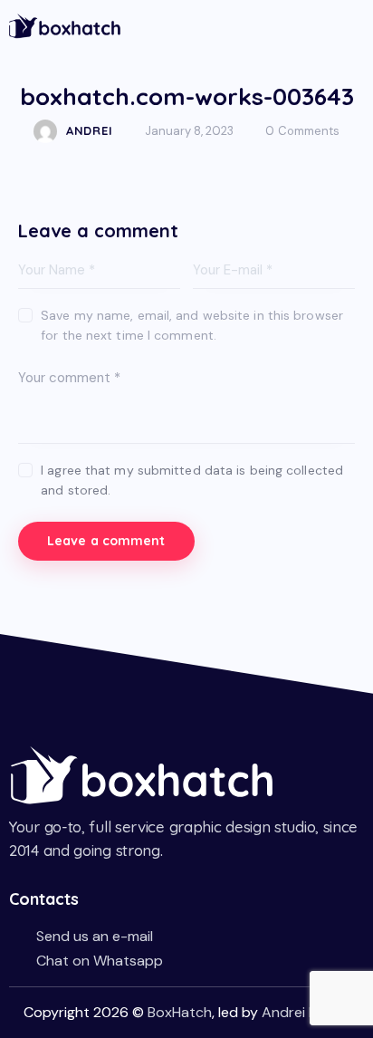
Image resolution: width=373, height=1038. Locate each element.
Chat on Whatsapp (99, 960)
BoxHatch (180, 1012)
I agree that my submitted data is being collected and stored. (192, 480)
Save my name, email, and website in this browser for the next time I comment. (192, 325)
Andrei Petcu (305, 1012)
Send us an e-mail (94, 936)
